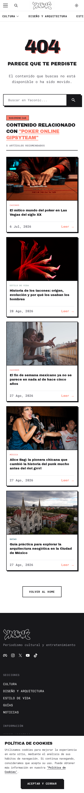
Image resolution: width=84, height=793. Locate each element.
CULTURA (8, 16)
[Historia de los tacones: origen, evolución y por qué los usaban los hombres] (42, 259)
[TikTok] (36, 655)
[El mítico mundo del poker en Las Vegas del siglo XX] (42, 178)
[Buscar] (16, 5)
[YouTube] (28, 655)
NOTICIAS (11, 712)
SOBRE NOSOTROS (16, 735)
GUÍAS (8, 705)
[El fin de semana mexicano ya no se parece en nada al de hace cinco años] (42, 343)
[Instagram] (13, 655)
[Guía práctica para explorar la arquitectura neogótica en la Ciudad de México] (42, 512)
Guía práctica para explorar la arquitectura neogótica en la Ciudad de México (41, 549)
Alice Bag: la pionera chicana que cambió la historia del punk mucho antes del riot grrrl (39, 464)
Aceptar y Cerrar (42, 783)
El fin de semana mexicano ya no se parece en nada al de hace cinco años (41, 379)
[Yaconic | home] (42, 634)
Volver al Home (42, 592)
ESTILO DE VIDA (16, 698)
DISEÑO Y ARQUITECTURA (48, 16)
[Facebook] (5, 655)
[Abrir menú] (7, 5)
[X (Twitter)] (20, 655)
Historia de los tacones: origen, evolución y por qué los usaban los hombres (39, 295)
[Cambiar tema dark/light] (76, 5)
